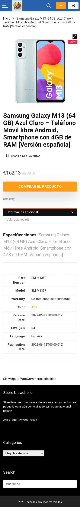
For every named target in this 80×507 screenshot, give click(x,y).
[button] (75, 36)
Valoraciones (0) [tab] (18, 219)
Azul (34, 307)
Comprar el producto (40, 186)
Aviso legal (10, 419)
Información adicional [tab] (22, 212)
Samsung (9, 198)
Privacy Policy (28, 419)
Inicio (6, 18)
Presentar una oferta (61, 5)
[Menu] (5, 5)
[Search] (49, 5)
